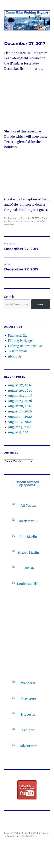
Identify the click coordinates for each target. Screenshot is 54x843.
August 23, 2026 (20, 401)
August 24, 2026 (20, 396)
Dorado (26, 221)
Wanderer (9, 224)
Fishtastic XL (17, 335)
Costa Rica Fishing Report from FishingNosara (26, 833)
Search (9, 297)
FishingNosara (11, 218)
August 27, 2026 (20, 385)
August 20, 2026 (20, 406)
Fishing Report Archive (25, 346)
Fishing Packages (20, 341)
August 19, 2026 (20, 411)
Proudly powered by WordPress (22, 836)
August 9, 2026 (19, 432)
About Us (14, 356)
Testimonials (17, 351)
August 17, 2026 (20, 422)
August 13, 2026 (20, 427)
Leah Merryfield (38, 221)
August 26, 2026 (20, 390)
